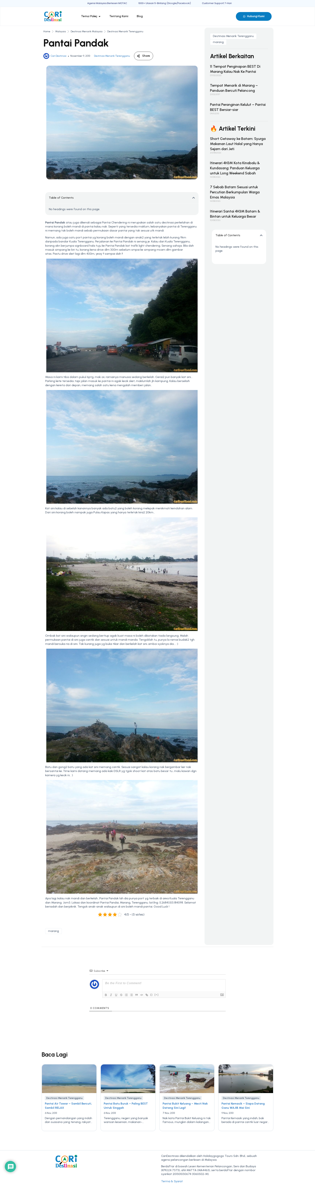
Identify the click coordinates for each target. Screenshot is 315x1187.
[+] (157, 994)
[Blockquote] (136, 995)
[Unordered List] (131, 995)
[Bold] (105, 995)
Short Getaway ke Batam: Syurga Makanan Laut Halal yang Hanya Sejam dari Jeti (238, 143)
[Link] (146, 995)
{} (151, 994)
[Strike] (121, 995)
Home (46, 31)
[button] (193, 197)
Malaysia (60, 31)
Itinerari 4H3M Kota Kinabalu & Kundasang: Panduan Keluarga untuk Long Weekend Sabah (235, 168)
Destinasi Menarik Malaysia (86, 31)
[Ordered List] (126, 995)
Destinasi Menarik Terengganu (125, 31)
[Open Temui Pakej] (99, 16)
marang (53, 931)
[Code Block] (141, 995)
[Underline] (116, 995)
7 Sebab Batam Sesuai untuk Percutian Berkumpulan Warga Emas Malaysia (235, 192)
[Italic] (111, 995)
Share (146, 55)
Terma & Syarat (172, 1181)
